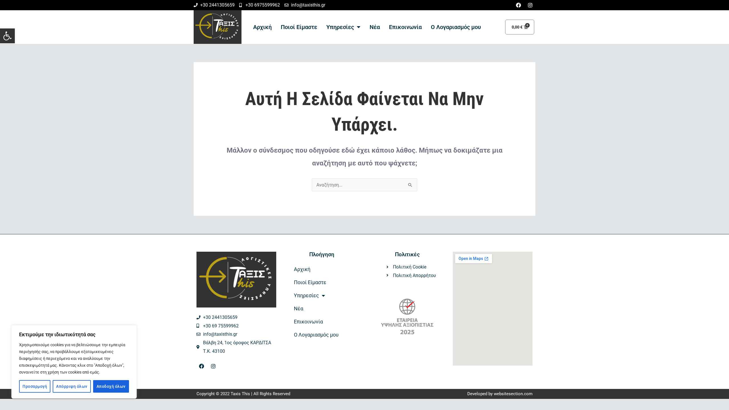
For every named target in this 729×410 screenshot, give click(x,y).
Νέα (375, 27)
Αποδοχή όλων (111, 386)
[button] (7, 35)
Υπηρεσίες (340, 27)
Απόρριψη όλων (71, 386)
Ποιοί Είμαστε (299, 27)
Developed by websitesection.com (500, 393)
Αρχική (262, 27)
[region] (74, 362)
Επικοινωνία (405, 27)
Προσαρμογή (34, 386)
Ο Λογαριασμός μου (456, 27)
